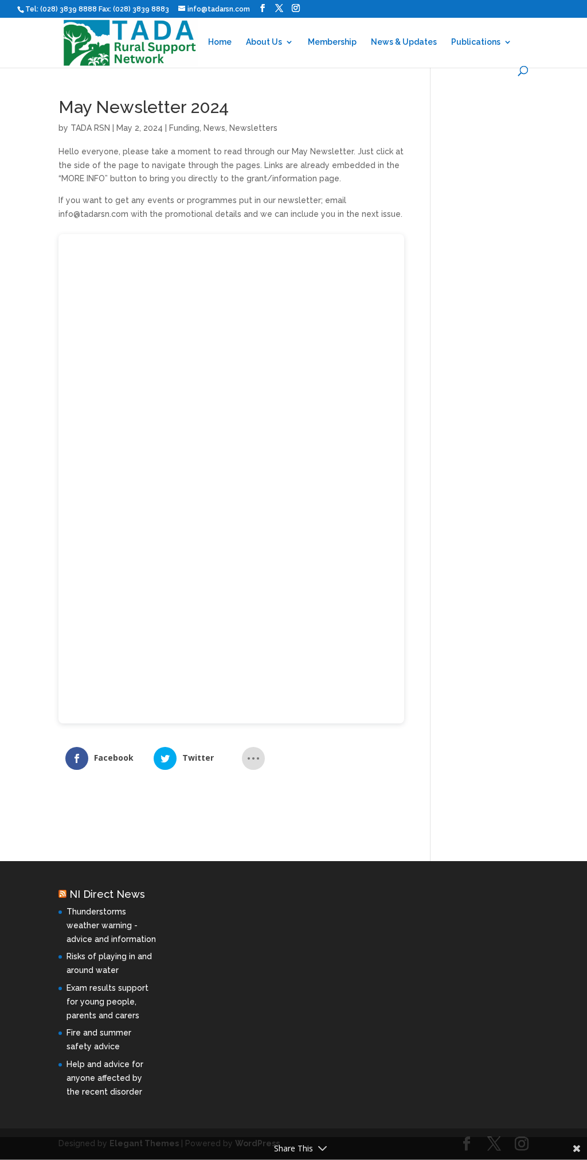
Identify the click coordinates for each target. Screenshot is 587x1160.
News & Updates (404, 42)
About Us (264, 42)
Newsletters (253, 128)
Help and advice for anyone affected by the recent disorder (104, 1078)
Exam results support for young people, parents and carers (107, 1001)
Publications (475, 42)
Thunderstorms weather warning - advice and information (111, 925)
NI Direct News (107, 894)
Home (220, 42)
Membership (332, 42)
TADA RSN (90, 128)
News (214, 128)
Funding (184, 128)
